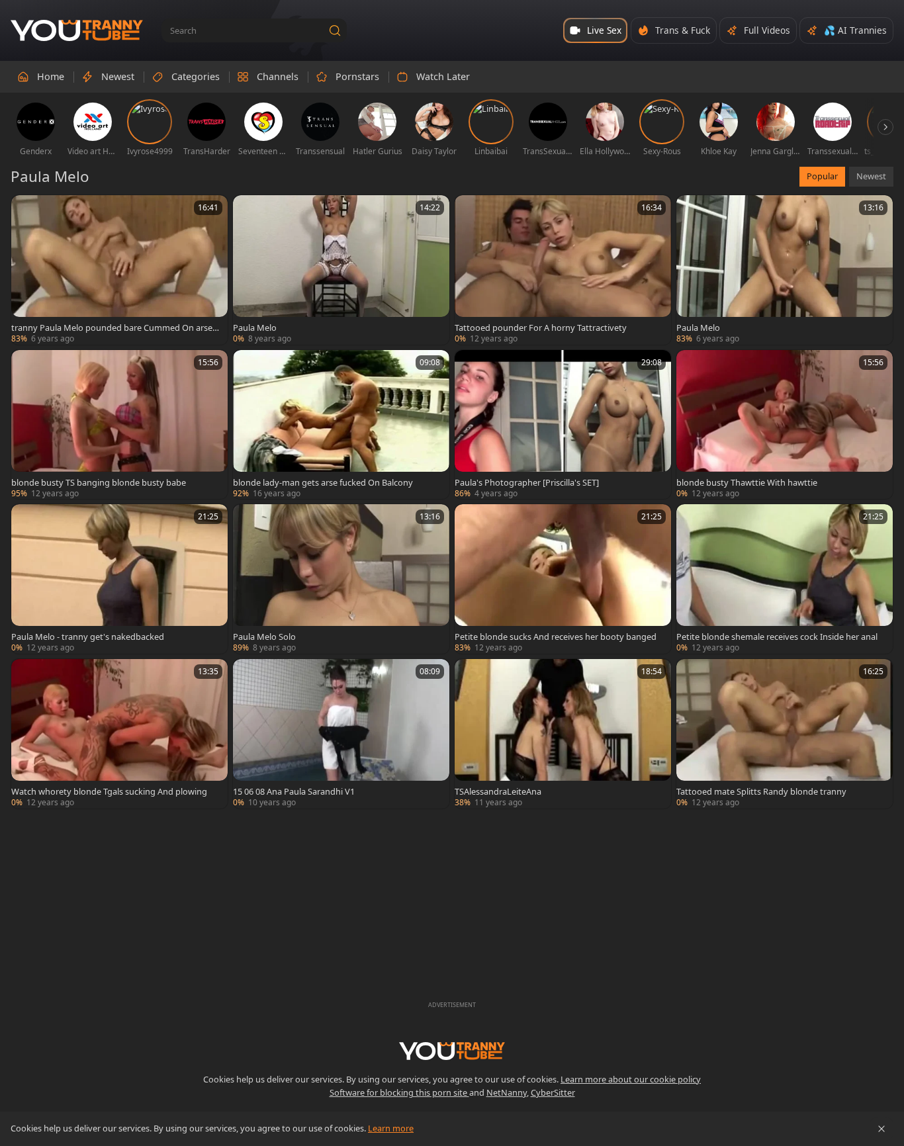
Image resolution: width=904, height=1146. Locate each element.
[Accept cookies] (881, 1129)
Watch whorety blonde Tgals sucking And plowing (109, 791)
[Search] (335, 30)
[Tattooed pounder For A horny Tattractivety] (563, 270)
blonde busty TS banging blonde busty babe (98, 482)
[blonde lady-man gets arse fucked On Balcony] (341, 425)
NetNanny (506, 1092)
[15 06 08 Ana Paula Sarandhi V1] (341, 734)
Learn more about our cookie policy (631, 1079)
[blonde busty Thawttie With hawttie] (784, 425)
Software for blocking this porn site (399, 1092)
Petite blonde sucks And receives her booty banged (555, 636)
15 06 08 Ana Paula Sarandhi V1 (294, 791)
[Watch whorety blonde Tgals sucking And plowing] (119, 734)
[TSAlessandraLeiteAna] (563, 734)
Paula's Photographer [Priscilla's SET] (527, 482)
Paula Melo (255, 327)
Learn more (391, 1128)
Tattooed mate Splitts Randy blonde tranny (761, 791)
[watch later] (27, 211)
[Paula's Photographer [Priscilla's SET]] (563, 425)
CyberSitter (553, 1092)
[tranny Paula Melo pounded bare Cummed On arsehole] (119, 270)
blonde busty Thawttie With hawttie (746, 482)
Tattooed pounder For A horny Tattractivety (541, 327)
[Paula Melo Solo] (341, 579)
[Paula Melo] (341, 270)
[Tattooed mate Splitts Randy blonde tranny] (784, 734)
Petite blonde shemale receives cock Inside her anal (777, 636)
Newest (871, 176)
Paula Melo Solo (264, 636)
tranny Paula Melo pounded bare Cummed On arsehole (114, 327)
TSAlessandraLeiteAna (498, 791)
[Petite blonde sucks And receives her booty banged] (563, 579)
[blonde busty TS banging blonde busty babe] (119, 425)
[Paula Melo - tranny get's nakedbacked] (119, 579)
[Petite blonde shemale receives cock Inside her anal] (784, 579)
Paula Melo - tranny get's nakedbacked (87, 636)
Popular (822, 176)
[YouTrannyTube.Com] (77, 31)
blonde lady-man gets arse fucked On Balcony (323, 482)
